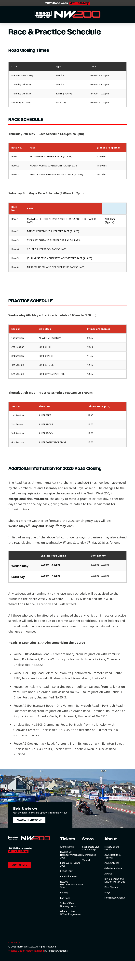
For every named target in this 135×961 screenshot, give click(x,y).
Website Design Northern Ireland (26, 950)
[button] (128, 14)
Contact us (14, 942)
